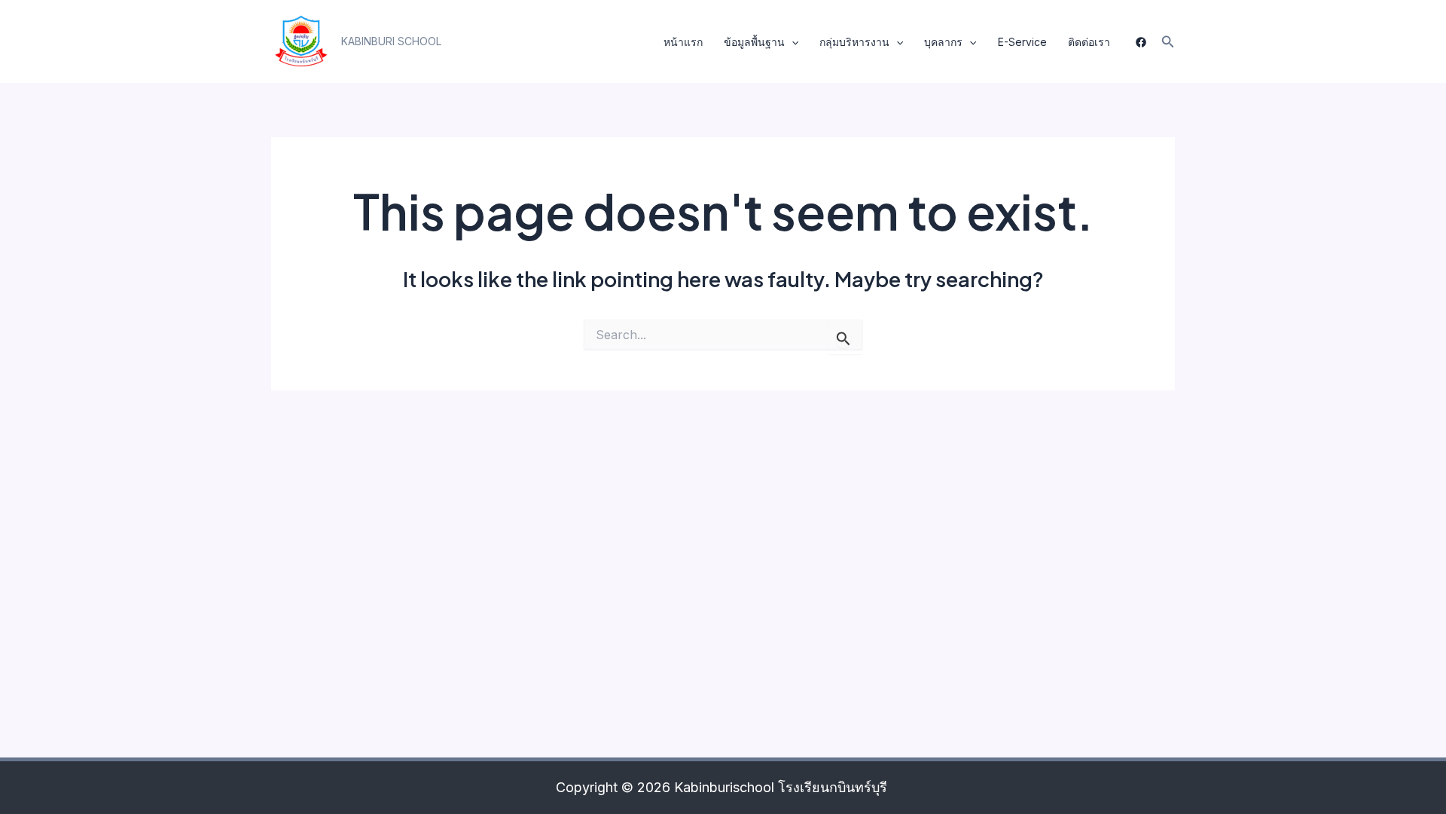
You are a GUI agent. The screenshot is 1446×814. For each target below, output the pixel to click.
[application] (791, 42)
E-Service (1022, 41)
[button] (391, 41)
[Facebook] (1141, 42)
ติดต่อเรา (1089, 41)
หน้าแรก (683, 41)
